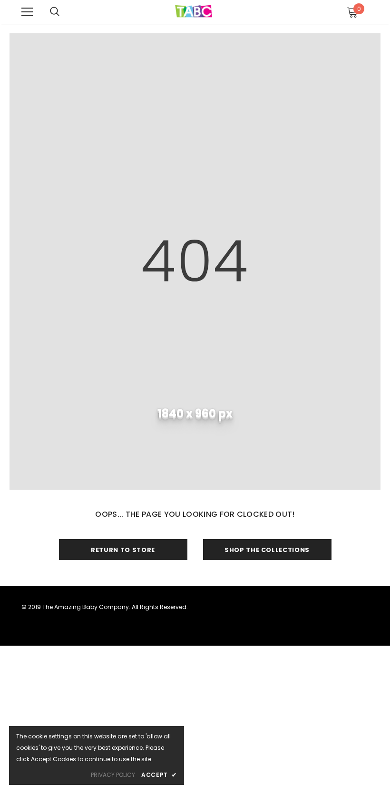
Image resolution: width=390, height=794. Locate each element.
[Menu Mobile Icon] (27, 12)
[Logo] (194, 11)
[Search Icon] (54, 12)
